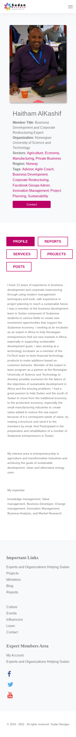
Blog (9, 586)
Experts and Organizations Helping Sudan (37, 567)
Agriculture (35, 153)
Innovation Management (31, 190)
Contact (32, 204)
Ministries (13, 579)
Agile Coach (44, 169)
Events (11, 613)
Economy (52, 153)
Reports (12, 592)
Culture (11, 607)
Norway (32, 163)
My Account (15, 655)
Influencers (14, 619)
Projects (12, 573)
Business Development (30, 174)
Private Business (48, 158)
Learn (10, 626)
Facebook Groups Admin (31, 185)
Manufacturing (23, 158)
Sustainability (38, 196)
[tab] (20, 241)
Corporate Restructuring (31, 180)
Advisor (28, 169)
